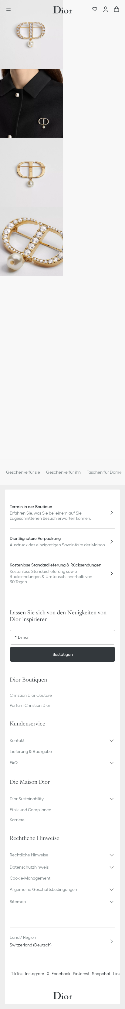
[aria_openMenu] (10, 10)
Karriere (17, 819)
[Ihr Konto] (105, 9)
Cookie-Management (30, 878)
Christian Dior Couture (31, 695)
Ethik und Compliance (30, 809)
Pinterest (81, 973)
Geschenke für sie (23, 472)
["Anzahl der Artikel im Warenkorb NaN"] (116, 9)
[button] (31, 34)
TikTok (17, 973)
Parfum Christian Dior (30, 705)
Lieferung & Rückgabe (31, 751)
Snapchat (101, 973)
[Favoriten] (94, 9)
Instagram (34, 973)
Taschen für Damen (105, 472)
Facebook (61, 973)
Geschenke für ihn (63, 472)
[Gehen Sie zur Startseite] (62, 9)
